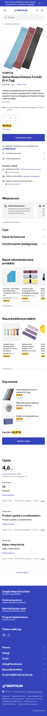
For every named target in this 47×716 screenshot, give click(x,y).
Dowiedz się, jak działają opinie (13, 476)
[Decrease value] (4, 118)
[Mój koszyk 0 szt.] (42, 10)
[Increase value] (15, 118)
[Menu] (4, 10)
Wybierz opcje (23, 441)
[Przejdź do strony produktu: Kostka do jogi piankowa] (8, 421)
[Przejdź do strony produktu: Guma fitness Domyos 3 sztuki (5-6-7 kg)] (8, 394)
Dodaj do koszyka (23, 137)
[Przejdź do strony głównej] (20, 10)
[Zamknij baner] (43, 3)
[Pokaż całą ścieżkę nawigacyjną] (3, 24)
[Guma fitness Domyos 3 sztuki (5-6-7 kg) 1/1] (23, 47)
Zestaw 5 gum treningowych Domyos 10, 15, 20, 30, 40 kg (10, 347)
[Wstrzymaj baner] (39, 3)
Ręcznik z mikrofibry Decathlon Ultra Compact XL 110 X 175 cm (11, 292)
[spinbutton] (10, 118)
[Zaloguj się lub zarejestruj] (37, 10)
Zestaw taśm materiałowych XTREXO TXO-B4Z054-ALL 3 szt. (29, 347)
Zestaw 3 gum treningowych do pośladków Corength (30, 291)
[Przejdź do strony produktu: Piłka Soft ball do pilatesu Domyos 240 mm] (8, 408)
